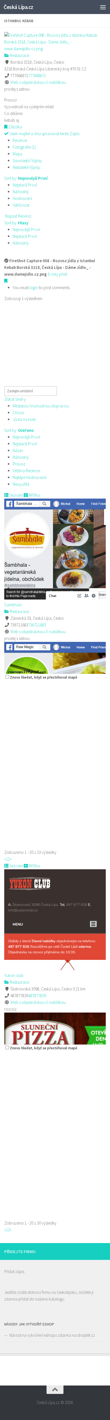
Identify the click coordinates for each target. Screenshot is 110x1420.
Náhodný (21, 191)
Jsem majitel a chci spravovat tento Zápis (43, 133)
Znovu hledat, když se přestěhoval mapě (43, 677)
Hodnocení (22, 198)
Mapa (17, 153)
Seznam (15, 495)
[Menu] (103, 7)
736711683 (37, 625)
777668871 (37, 75)
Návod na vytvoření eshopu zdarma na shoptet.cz (52, 1335)
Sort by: (26, 178)
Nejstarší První (25, 185)
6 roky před (57, 274)
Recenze (20, 140)
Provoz (19, 464)
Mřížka (34, 495)
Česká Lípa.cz (18, 7)
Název (18, 450)
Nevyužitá (21, 484)
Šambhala (13, 604)
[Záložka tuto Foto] (5, 280)
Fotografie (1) (24, 147)
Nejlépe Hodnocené (29, 477)
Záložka (14, 127)
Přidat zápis (14, 1271)
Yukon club (13, 975)
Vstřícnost (21, 205)
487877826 (37, 995)
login (33, 287)
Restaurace (19, 55)
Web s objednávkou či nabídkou (38, 82)
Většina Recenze (26, 470)
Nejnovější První (26, 229)
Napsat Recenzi (17, 216)
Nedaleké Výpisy (26, 167)
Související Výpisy (27, 160)
